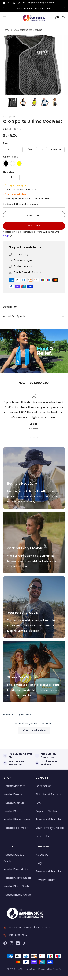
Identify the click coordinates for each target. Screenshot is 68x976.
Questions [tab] (24, 715)
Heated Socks (12, 811)
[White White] (12, 163)
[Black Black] (6, 163)
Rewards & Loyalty (48, 819)
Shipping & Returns (49, 794)
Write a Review (37, 731)
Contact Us (43, 786)
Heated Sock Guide (16, 886)
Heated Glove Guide (17, 878)
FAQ (38, 803)
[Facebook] (5, 943)
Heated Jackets (14, 786)
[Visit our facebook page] (4, 2)
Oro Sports (9, 116)
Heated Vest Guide (16, 869)
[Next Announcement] (65, 8)
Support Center (46, 811)
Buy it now (34, 225)
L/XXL (29, 149)
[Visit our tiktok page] (18, 2)
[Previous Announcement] (3, 8)
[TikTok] (24, 943)
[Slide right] (62, 102)
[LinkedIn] (18, 943)
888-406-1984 (18, 935)
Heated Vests (12, 794)
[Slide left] (6, 102)
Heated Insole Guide (17, 895)
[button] (30, 370)
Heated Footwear (15, 828)
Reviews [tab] (8, 715)
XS (7, 149)
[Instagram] (11, 943)
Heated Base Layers (17, 819)
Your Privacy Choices (50, 828)
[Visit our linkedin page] (13, 2)
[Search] (63, 17)
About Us (42, 855)
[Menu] (5, 18)
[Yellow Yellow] (19, 163)
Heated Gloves (13, 803)
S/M (41, 149)
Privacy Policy (45, 880)
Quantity (8, 172)
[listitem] (34, 8)
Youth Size (56, 149)
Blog (39, 863)
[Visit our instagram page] (8, 2)
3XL (18, 149)
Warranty (42, 836)
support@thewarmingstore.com (38, 2)
